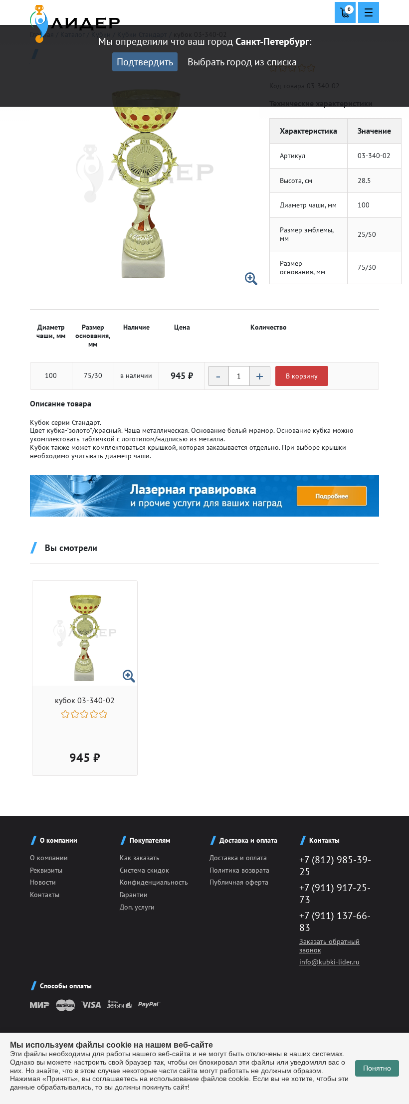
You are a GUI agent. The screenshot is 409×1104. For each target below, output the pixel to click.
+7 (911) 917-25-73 (335, 893)
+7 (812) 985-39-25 (335, 865)
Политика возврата (239, 870)
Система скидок (144, 870)
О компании (49, 857)
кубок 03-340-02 (85, 700)
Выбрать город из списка (242, 62)
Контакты (44, 894)
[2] (75, 714)
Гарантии (134, 894)
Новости (43, 882)
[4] (94, 714)
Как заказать (140, 857)
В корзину (302, 375)
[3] (85, 714)
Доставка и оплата (238, 857)
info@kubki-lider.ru (329, 961)
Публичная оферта (238, 882)
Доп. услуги (137, 907)
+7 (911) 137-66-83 (335, 921)
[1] (66, 714)
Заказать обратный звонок (329, 945)
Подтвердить (145, 61)
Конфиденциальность (154, 882)
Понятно (377, 1068)
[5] (104, 714)
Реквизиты (46, 870)
